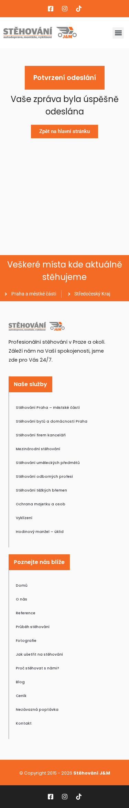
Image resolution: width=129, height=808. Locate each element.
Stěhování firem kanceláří (41, 435)
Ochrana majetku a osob (40, 504)
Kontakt (24, 723)
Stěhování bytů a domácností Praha (51, 421)
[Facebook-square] (50, 8)
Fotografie (26, 640)
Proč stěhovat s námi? (37, 668)
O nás (21, 599)
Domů (22, 585)
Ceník (21, 695)
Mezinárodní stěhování (38, 449)
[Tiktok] (79, 8)
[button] (118, 33)
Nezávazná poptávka (37, 709)
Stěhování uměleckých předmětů (48, 462)
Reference (25, 613)
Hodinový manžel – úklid (40, 531)
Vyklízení (24, 518)
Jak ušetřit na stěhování (39, 654)
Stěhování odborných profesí (44, 476)
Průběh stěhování (33, 626)
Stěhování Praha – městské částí (48, 407)
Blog (20, 682)
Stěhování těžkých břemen (41, 490)
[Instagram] (64, 8)
